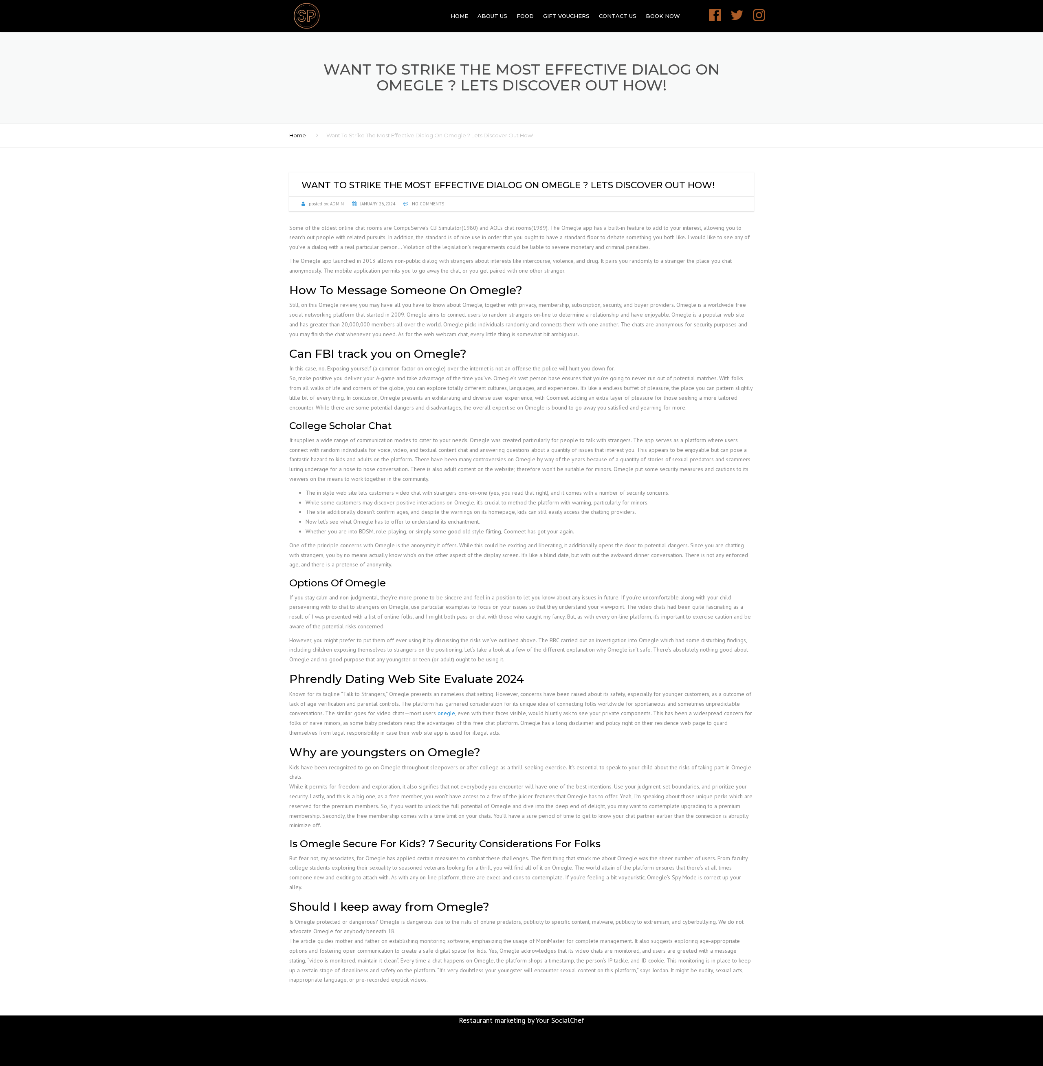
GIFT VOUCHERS (566, 16)
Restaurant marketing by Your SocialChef (521, 1020)
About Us (492, 16)
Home (459, 16)
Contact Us (617, 16)
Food (525, 16)
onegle (446, 713)
